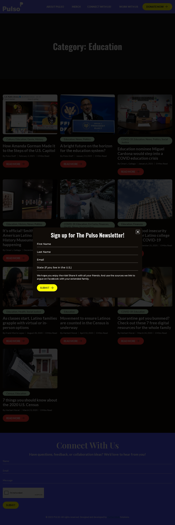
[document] (87, 262)
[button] (137, 232)
